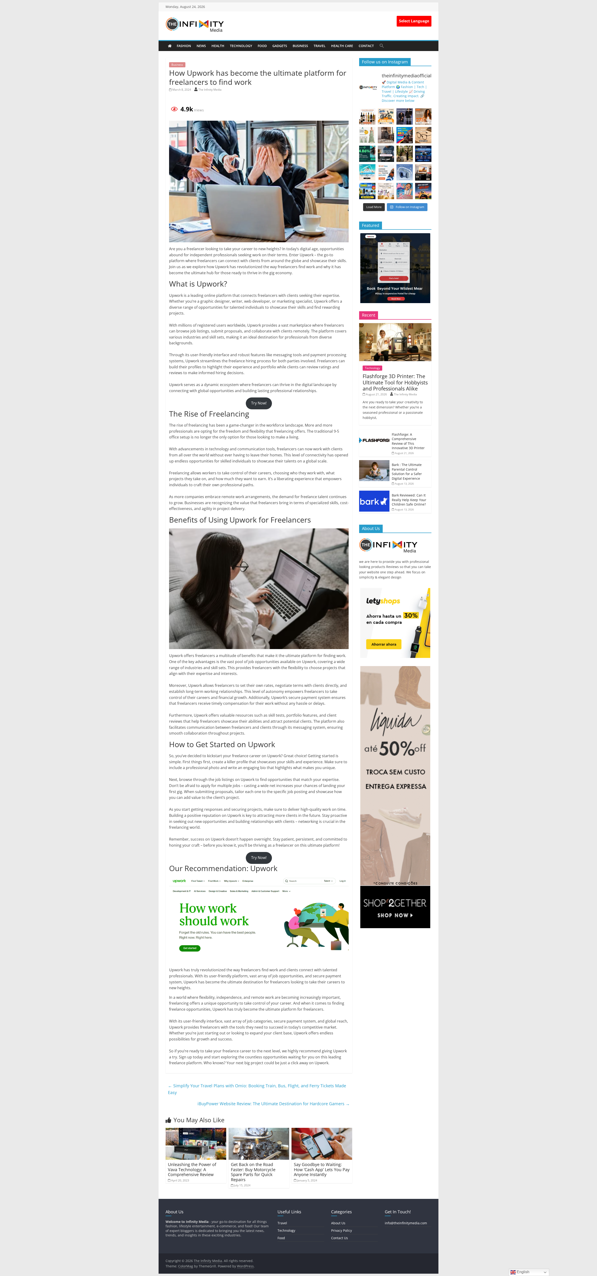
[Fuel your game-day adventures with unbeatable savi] (423, 191)
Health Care (342, 46)
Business (300, 46)
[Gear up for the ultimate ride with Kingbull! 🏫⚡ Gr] (386, 116)
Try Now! (259, 403)
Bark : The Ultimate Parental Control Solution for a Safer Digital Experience (407, 471)
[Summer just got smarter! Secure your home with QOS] (367, 191)
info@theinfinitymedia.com (406, 1223)
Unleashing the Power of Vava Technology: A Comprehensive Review (192, 1169)
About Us (338, 1223)
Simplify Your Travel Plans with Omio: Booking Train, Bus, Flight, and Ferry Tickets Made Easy (257, 1089)
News (201, 46)
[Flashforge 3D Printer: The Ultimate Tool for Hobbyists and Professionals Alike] (395, 325)
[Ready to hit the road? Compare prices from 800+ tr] (386, 172)
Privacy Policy (341, 1230)
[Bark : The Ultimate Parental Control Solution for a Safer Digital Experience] (374, 462)
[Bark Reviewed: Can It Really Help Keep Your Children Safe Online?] (374, 493)
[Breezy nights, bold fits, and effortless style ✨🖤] (404, 116)
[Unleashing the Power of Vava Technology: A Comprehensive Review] (196, 1130)
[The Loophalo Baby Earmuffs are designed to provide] (404, 172)
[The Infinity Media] (170, 46)
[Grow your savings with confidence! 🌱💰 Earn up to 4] (367, 154)
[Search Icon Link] (382, 45)
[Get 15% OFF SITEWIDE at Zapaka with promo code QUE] (367, 135)
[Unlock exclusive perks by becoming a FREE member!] (423, 154)
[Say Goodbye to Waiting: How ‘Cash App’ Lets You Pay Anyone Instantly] (322, 1130)
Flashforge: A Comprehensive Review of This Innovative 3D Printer (408, 441)
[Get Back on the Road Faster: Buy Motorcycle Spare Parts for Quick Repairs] (259, 1130)
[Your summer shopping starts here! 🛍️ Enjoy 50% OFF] (367, 172)
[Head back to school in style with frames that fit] (423, 135)
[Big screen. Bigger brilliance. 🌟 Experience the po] (423, 172)
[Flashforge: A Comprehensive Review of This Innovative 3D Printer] (374, 432)
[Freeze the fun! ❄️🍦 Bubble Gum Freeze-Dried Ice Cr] (404, 191)
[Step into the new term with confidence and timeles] (404, 154)
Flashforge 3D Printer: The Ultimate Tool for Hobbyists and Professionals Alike (395, 382)
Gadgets (279, 46)
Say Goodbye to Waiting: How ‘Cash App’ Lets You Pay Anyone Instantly (322, 1169)
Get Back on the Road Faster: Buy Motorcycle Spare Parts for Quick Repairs (253, 1172)
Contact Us (339, 1238)
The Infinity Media (210, 90)
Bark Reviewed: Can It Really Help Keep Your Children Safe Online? (409, 499)
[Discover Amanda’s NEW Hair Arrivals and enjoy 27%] (423, 116)
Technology (241, 46)
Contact (366, 46)
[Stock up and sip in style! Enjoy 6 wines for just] (367, 116)
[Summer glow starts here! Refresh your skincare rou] (386, 191)
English (522, 1272)
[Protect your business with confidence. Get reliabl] (386, 154)
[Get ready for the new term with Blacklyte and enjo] (386, 135)
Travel (320, 46)
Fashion (184, 46)
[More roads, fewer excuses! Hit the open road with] (404, 135)
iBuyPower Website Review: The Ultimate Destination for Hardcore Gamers (274, 1103)
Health (218, 46)
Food (262, 46)
